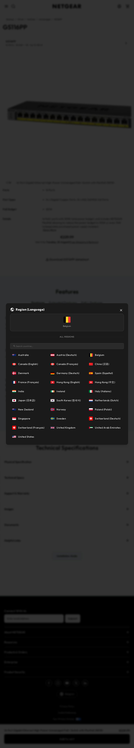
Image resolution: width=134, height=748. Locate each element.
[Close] (121, 310)
